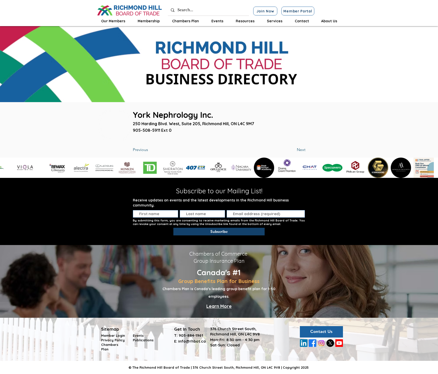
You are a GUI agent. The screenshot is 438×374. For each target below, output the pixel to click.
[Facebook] (312, 343)
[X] (330, 343)
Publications (143, 340)
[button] (113, 21)
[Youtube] (339, 343)
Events (138, 335)
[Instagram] (321, 343)
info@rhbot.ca (192, 341)
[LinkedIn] (303, 343)
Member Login (113, 335)
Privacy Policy (113, 340)
